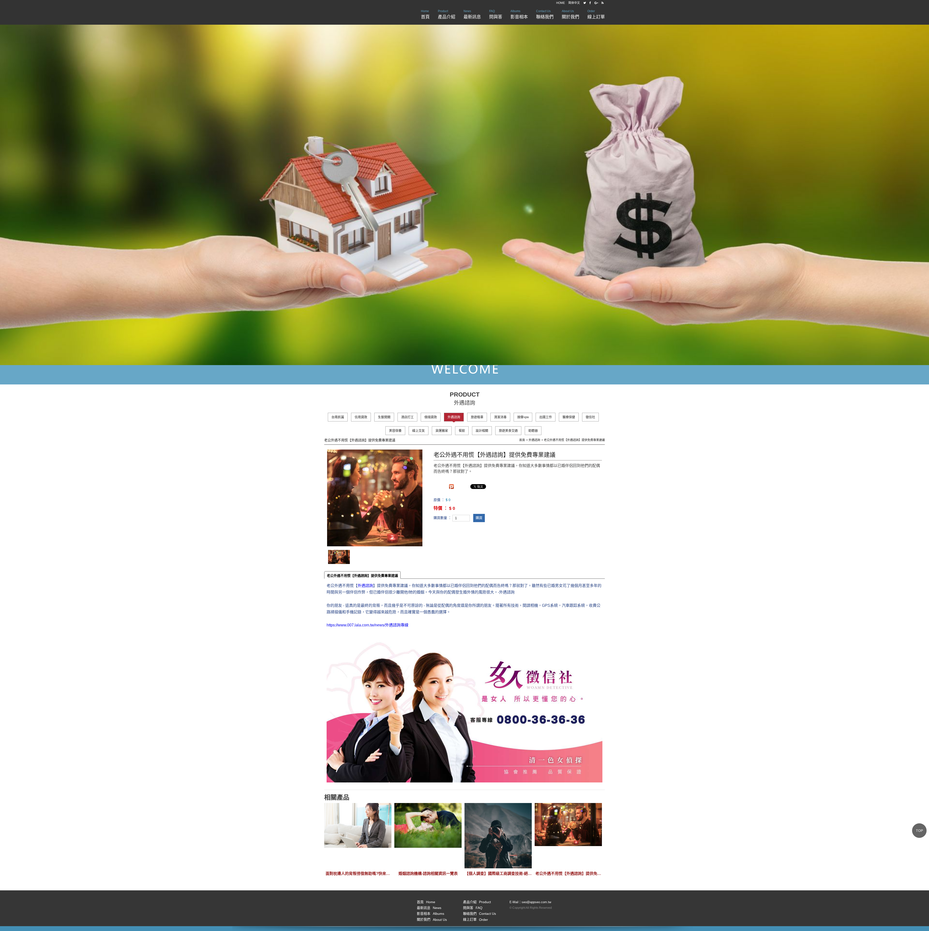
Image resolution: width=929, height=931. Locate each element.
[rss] (602, 3)
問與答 (495, 14)
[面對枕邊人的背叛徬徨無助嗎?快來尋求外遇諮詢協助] (357, 835)
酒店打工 (407, 417)
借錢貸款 (430, 417)
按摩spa (523, 417)
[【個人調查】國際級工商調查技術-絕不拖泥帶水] (498, 835)
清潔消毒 (500, 417)
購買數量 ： (442, 518)
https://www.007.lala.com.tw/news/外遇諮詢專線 (367, 625)
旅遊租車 (477, 417)
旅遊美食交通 (508, 430)
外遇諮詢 (454, 417)
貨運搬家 (441, 430)
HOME (560, 3)
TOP (919, 831)
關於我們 (570, 14)
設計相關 (482, 430)
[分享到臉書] (590, 3)
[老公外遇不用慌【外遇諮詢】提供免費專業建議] (568, 835)
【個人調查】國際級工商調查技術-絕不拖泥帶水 (498, 873)
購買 (479, 518)
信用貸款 (361, 417)
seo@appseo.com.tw (536, 902)
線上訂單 (596, 14)
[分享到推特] (584, 3)
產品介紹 (446, 14)
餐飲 (462, 430)
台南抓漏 (337, 417)
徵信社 (590, 417)
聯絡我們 (545, 14)
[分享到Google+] (596, 3)
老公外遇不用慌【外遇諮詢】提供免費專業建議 (362, 576)
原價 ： (439, 500)
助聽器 (533, 430)
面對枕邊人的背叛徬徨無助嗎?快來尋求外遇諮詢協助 (358, 873)
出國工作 (545, 417)
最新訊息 (472, 14)
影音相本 (519, 14)
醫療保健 (568, 417)
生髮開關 (384, 417)
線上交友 (418, 430)
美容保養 (395, 430)
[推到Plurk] (451, 486)
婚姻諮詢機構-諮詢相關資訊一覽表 (428, 873)
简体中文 (574, 3)
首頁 (425, 14)
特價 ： (441, 508)
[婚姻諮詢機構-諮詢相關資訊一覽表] (428, 835)
